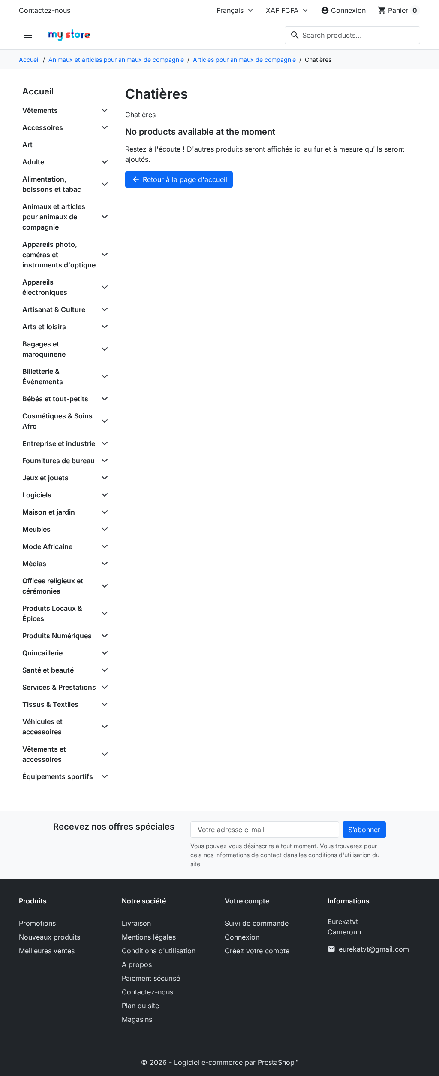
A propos (137, 964)
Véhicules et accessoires (42, 726)
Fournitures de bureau (58, 460)
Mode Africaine (47, 546)
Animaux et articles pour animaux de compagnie (53, 216)
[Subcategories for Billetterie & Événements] (103, 376)
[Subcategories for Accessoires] (103, 127)
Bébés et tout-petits (55, 398)
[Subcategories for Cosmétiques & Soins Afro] (103, 421)
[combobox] (352, 35)
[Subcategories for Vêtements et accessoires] (103, 754)
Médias (34, 563)
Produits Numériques (57, 635)
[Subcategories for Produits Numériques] (103, 636)
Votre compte (247, 901)
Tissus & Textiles (50, 704)
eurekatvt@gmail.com (374, 949)
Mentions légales (149, 937)
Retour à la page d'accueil (179, 179)
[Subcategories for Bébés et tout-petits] (103, 399)
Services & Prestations (59, 687)
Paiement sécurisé (151, 978)
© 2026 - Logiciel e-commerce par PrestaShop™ (219, 1062)
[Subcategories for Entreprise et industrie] (103, 443)
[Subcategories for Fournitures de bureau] (103, 460)
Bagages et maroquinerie (44, 348)
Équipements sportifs (57, 776)
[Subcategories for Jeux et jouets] (103, 478)
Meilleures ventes (47, 950)
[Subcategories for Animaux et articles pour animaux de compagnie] (103, 217)
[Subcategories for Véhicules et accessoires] (103, 727)
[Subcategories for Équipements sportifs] (103, 776)
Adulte (33, 162)
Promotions (37, 923)
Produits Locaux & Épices (52, 613)
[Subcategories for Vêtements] (103, 110)
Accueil (38, 91)
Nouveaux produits (49, 937)
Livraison (136, 923)
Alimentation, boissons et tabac (51, 184)
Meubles (36, 529)
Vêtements (40, 110)
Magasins (137, 1019)
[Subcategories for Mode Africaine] (103, 546)
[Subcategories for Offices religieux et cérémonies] (103, 586)
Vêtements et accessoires (44, 754)
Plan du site (140, 1005)
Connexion (242, 937)
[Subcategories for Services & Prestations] (103, 687)
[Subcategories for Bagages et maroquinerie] (103, 349)
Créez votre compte (257, 950)
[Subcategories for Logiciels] (103, 495)
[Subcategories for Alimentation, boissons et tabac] (103, 184)
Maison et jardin (48, 512)
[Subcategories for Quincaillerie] (103, 653)
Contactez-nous (44, 10)
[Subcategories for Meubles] (103, 529)
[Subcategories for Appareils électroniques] (103, 287)
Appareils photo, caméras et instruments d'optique (59, 254)
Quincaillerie (42, 653)
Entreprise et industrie (58, 443)
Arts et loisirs (44, 326)
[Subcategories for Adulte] (103, 162)
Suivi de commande (257, 923)
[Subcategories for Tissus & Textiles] (103, 704)
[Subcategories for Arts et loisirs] (103, 326)
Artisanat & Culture (53, 309)
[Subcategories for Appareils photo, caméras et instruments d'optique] (103, 254)
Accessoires (42, 127)
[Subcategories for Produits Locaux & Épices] (103, 613)
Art (27, 144)
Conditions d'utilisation (158, 950)
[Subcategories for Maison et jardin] (103, 512)
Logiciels (36, 495)
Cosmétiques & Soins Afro (57, 421)
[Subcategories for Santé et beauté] (103, 670)
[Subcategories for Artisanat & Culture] (103, 309)
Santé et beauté (48, 670)
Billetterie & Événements (42, 376)
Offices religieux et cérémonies (52, 585)
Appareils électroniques (44, 287)
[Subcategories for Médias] (103, 563)
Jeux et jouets (45, 477)
